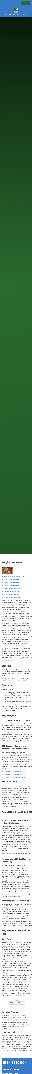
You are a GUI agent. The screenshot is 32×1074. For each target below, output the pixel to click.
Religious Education (22, 559)
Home (3, 559)
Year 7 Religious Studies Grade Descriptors (14, 771)
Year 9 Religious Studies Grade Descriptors (14, 777)
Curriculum (10, 559)
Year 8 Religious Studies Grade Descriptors (14, 774)
